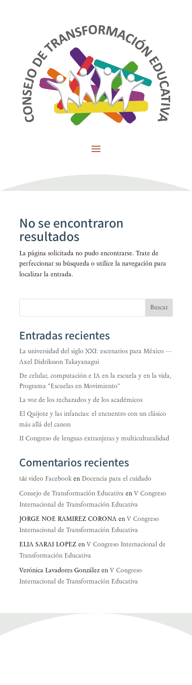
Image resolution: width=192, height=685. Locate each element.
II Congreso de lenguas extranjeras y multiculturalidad (94, 438)
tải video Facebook (45, 478)
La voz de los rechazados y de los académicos (80, 400)
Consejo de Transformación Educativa (71, 493)
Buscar (159, 307)
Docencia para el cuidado (116, 478)
